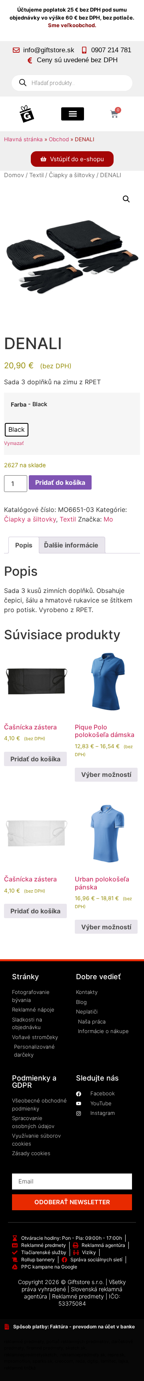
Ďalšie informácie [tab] (71, 545)
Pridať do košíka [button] (35, 759)
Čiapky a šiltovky (72, 175)
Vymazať (14, 443)
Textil (36, 175)
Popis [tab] (23, 545)
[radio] (17, 430)
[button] (72, 114)
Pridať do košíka (60, 482)
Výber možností (106, 774)
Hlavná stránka (23, 139)
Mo (108, 519)
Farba (18, 404)
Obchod (59, 139)
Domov (14, 175)
